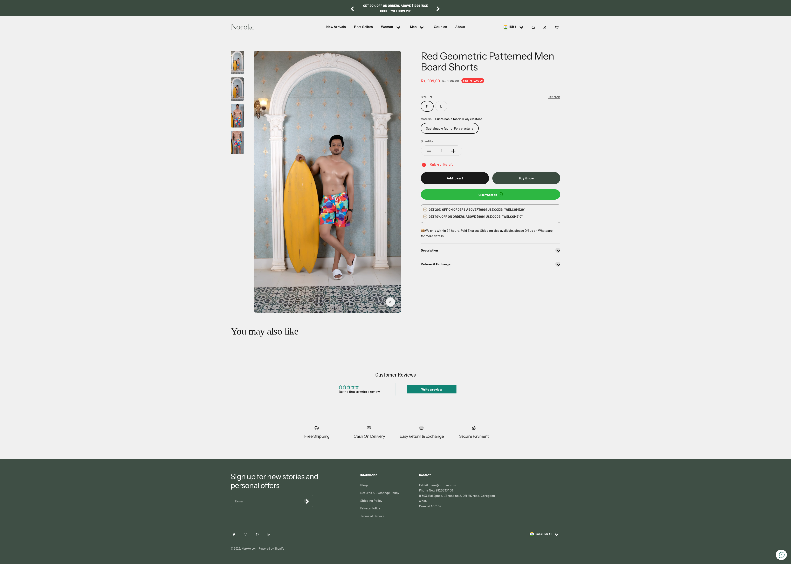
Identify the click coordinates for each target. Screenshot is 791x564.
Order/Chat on (488, 195)
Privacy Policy (370, 508)
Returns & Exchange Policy (379, 493)
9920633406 (444, 490)
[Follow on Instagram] (245, 534)
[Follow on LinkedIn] (269, 534)
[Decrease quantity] (429, 151)
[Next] (438, 8)
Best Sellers (363, 27)
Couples (440, 27)
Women (387, 27)
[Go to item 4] (237, 143)
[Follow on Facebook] (234, 534)
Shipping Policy (371, 500)
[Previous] (352, 8)
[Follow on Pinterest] (257, 534)
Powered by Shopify (271, 548)
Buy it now (526, 178)
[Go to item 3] (237, 116)
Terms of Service (372, 516)
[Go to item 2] (237, 89)
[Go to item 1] (237, 63)
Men (413, 27)
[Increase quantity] (453, 151)
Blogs (364, 485)
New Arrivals (336, 27)
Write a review (431, 389)
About (460, 27)
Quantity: (427, 141)
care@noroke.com (443, 485)
